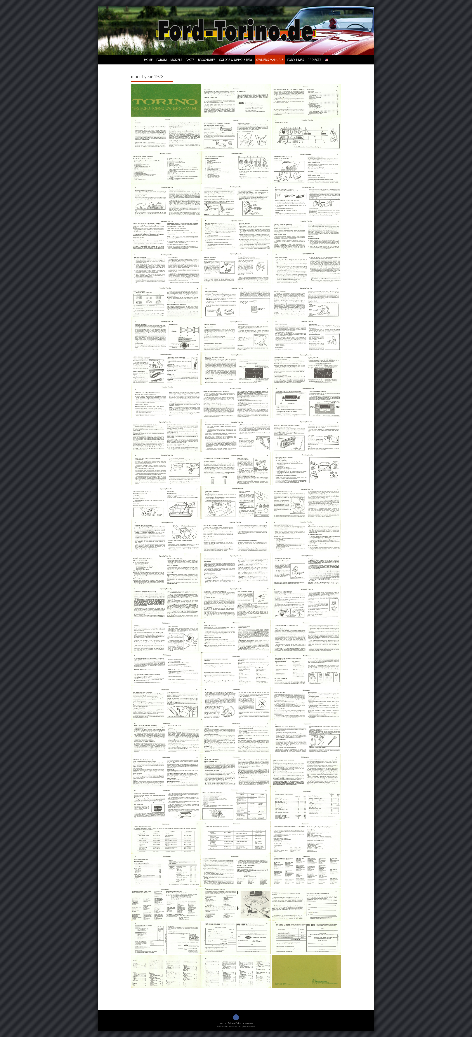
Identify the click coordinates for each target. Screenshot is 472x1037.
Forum (161, 60)
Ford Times (295, 60)
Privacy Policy (234, 1023)
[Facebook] (236, 1017)
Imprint (223, 1023)
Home (148, 60)
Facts (190, 60)
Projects (314, 60)
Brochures (206, 60)
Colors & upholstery (235, 60)
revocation (248, 1023)
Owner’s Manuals (270, 60)
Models (176, 60)
